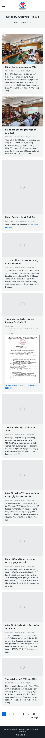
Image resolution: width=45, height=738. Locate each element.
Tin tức (32, 328)
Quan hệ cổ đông (24, 328)
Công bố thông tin (12, 328)
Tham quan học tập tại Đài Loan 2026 (20, 429)
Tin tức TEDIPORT (20, 221)
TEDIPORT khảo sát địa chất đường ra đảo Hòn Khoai (21, 262)
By (30, 71)
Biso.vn (26, 735)
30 (34, 714)
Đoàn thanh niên (20, 71)
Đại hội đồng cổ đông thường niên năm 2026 (20, 131)
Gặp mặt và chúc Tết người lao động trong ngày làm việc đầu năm (22, 495)
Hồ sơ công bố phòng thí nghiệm (20, 217)
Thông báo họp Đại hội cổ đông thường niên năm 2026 (19, 320)
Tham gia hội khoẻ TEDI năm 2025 (21, 679)
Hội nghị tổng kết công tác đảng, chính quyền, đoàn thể (20, 561)
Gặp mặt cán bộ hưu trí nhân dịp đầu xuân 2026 (22, 627)
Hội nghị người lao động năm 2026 (20, 67)
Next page (34, 718)
